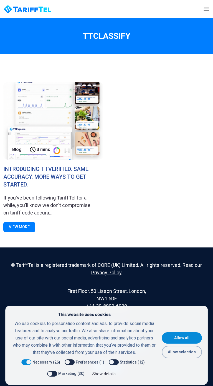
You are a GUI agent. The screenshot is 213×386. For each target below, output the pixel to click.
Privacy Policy (106, 272)
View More (19, 227)
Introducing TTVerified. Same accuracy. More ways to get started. (45, 177)
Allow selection (182, 352)
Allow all (181, 338)
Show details (104, 373)
